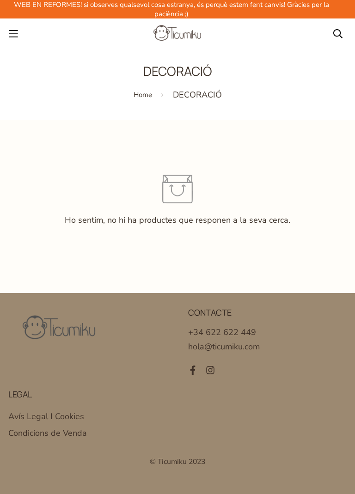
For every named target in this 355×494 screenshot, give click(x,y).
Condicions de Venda (47, 433)
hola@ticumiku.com (224, 346)
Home (143, 94)
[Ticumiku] (177, 33)
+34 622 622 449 (222, 332)
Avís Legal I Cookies (46, 416)
